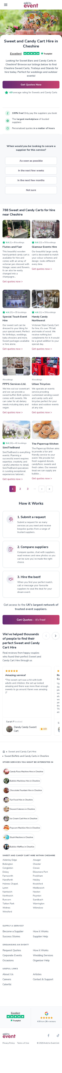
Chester (37, 864)
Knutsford (38, 883)
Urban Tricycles (41, 384)
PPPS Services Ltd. (14, 384)
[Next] (55, 636)
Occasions (8, 960)
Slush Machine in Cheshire (21, 837)
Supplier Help (40, 936)
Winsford (7, 911)
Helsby (36, 879)
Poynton (37, 895)
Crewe (36, 867)
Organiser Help (41, 960)
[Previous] (46, 636)
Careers (7, 979)
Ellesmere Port (40, 871)
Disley (6, 871)
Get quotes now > (13, 281)
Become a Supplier (13, 931)
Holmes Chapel (10, 883)
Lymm (5, 887)
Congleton (8, 867)
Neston (36, 891)
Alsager (37, 859)
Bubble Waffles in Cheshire (22, 847)
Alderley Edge (10, 859)
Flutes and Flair (12, 247)
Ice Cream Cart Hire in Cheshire (23, 818)
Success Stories (11, 936)
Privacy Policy (9, 1043)
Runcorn (7, 899)
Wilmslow (38, 907)
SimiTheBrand (11, 447)
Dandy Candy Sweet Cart (25, 729)
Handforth (8, 879)
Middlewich (38, 887)
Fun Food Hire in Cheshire (21, 800)
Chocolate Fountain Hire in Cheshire (26, 790)
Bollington (8, 864)
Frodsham (38, 875)
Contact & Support (43, 979)
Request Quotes (12, 950)
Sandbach (38, 899)
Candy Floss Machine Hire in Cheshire (26, 771)
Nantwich (7, 891)
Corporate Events (12, 955)
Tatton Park (8, 903)
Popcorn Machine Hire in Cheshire (25, 828)
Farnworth (8, 875)
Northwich (8, 895)
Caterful (7, 984)
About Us (8, 974)
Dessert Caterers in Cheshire (22, 809)
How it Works (40, 931)
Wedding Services (43, 955)
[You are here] (4, 751)
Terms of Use (23, 1043)
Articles (37, 974)
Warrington (38, 903)
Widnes (6, 907)
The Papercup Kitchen (45, 444)
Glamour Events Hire (44, 247)
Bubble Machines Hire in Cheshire (25, 781)
